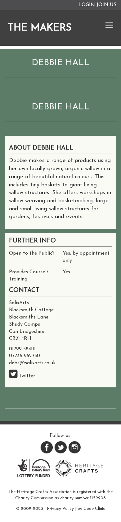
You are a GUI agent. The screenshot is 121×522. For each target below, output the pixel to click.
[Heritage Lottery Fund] (34, 467)
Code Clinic (94, 508)
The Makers (40, 28)
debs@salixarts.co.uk (32, 363)
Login (86, 4)
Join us (106, 4)
